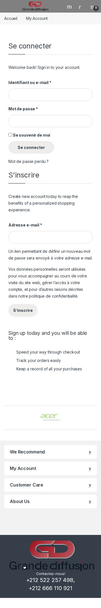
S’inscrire (23, 310)
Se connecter (31, 147)
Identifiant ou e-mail (29, 82)
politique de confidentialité (53, 296)
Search (70, 6)
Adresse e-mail (25, 225)
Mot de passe (23, 108)
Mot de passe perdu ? (28, 161)
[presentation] (95, 418)
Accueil (10, 18)
